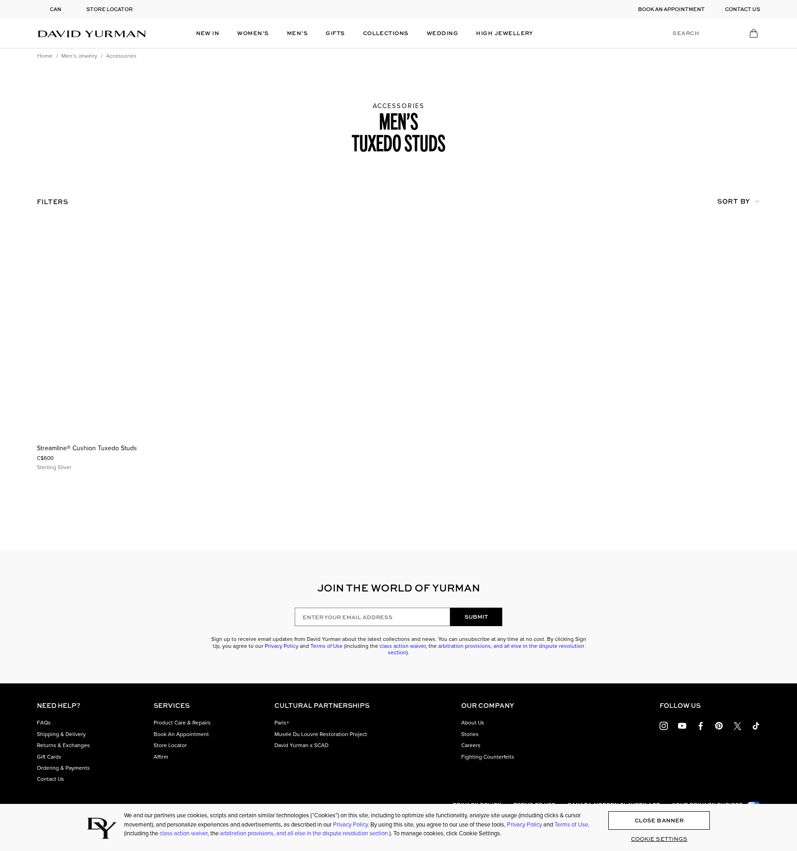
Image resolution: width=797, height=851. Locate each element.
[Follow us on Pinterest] (719, 724)
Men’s (297, 33)
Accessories (121, 56)
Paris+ (281, 722)
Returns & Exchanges (63, 745)
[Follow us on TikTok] (756, 724)
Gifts (335, 33)
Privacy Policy (281, 646)
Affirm (161, 757)
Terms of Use (326, 646)
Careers (471, 745)
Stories (470, 734)
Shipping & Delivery (61, 734)
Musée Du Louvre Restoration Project (320, 734)
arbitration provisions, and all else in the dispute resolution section (486, 649)
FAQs (44, 722)
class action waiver (403, 646)
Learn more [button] (431, 5)
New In (208, 33)
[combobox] (714, 201)
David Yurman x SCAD (301, 745)
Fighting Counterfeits (487, 757)
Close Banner (659, 820)
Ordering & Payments (63, 768)
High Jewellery (504, 33)
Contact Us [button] (50, 779)
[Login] (721, 33)
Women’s (252, 33)
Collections (386, 33)
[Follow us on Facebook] (700, 724)
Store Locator (170, 745)
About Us (472, 722)
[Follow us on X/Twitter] (737, 724)
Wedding (442, 33)
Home (45, 56)
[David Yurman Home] (91, 33)
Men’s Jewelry (79, 56)
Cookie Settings (659, 839)
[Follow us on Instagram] (664, 724)
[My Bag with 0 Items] (755, 35)
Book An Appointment (181, 734)
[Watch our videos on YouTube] (682, 724)
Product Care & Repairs (182, 722)
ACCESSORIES (398, 106)
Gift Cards (49, 757)
